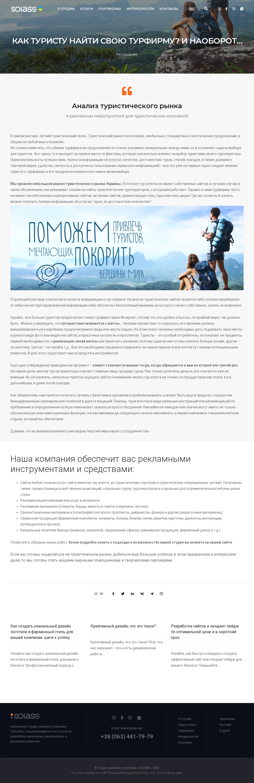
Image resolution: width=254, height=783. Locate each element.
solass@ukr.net (131, 728)
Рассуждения (127, 54)
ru (192, 9)
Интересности (140, 9)
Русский (225, 725)
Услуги (86, 9)
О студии (66, 9)
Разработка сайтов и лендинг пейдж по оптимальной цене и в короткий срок (205, 632)
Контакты (168, 9)
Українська (227, 719)
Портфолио (109, 9)
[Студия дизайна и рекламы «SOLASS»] (22, 9)
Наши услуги (187, 725)
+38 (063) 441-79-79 (127, 736)
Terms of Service (165, 773)
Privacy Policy (141, 773)
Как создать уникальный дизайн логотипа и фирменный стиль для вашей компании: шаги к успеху (41, 632)
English (225, 730)
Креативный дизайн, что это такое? (123, 626)
